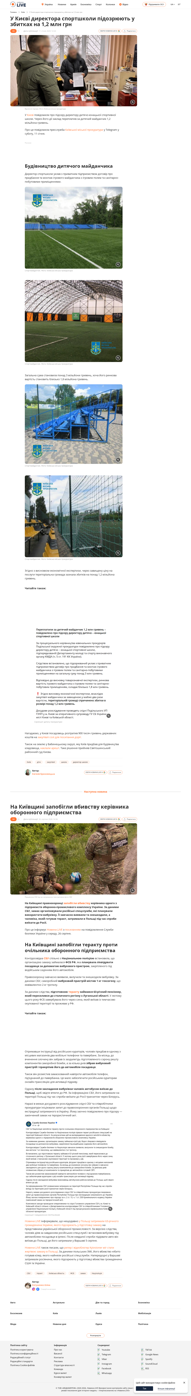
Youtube (106, 1349)
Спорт (99, 4)
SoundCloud (151, 1363)
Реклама (58, 1361)
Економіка (86, 4)
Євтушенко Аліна (41, 1285)
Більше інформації (166, 1388)
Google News (151, 1354)
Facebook (106, 1368)
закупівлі (51, 762)
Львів (99, 1313)
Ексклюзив (16, 1313)
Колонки (110, 4)
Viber (104, 1359)
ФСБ (72, 1273)
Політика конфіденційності (24, 1353)
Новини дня (59, 1324)
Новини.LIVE (54, 929)
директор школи (80, 762)
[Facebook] (37, 1289)
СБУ (46, 958)
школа (64, 762)
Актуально (59, 1302)
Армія (73, 4)
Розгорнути (95, 1335)
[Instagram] (33, 1289)
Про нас (58, 1349)
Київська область (56, 1273)
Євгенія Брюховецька (43, 773)
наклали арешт (49, 748)
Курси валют (60, 1373)
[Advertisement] (72, 151)
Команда (58, 1369)
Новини (62, 4)
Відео (125, 4)
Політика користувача (21, 1349)
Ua (172, 4)
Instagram (107, 1363)
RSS (147, 1368)
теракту (73, 992)
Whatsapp (107, 1373)
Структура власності (64, 1365)
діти (39, 762)
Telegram (106, 1354)
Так (144, 1388)
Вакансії (58, 1353)
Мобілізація (144, 1313)
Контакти (59, 1357)
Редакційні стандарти (21, 1361)
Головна (13, 12)
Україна (49, 4)
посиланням (73, 929)
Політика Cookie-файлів (22, 1365)
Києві (30, 115)
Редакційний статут (20, 1357)
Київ (23, 12)
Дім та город (102, 1302)
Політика (143, 1324)
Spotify (148, 1359)
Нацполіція (97, 1273)
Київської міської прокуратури (84, 129)
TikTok (148, 1349)
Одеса (99, 1324)
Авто (12, 1302)
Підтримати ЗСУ (156, 4)
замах (83, 1273)
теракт (40, 1273)
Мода (13, 1324)
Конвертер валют (63, 1376)
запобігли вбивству (77, 903)
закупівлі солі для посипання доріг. (60, 737)
